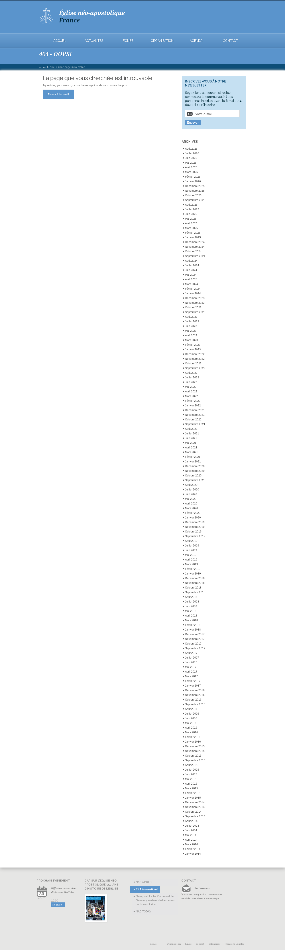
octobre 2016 (193, 699)
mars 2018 (191, 620)
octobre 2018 (193, 587)
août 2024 (191, 260)
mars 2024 (191, 284)
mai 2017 (190, 667)
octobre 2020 (193, 475)
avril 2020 (191, 503)
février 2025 (192, 232)
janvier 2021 (193, 461)
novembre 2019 (195, 526)
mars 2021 (191, 452)
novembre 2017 (195, 639)
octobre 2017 (193, 643)
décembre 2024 (195, 242)
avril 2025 (191, 223)
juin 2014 (191, 830)
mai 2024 (190, 274)
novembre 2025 (195, 190)
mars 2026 (191, 172)
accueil (59, 40)
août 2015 (191, 765)
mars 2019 (191, 564)
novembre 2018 (195, 582)
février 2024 (192, 288)
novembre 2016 (195, 695)
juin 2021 (191, 438)
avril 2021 (191, 447)
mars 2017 (191, 676)
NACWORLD (144, 882)
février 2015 (192, 793)
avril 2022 (191, 391)
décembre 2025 (195, 186)
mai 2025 (190, 218)
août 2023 (191, 316)
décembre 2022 (195, 354)
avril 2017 (191, 671)
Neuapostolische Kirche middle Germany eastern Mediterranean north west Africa (155, 900)
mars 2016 (191, 732)
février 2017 (192, 681)
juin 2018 (191, 606)
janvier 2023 (193, 349)
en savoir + (58, 905)
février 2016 (192, 737)
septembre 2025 (195, 200)
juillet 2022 (192, 377)
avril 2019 (191, 559)
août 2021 (191, 428)
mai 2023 (190, 330)
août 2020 (191, 484)
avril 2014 (191, 839)
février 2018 (192, 625)
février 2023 (192, 344)
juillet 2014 (192, 825)
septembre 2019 (195, 536)
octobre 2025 (193, 195)
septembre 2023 (195, 312)
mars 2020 (191, 508)
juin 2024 (191, 270)
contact (230, 40)
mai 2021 (190, 442)
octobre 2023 (193, 307)
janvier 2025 (193, 237)
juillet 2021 (192, 433)
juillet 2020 (192, 489)
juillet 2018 (192, 601)
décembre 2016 (195, 690)
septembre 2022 (195, 368)
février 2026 (192, 176)
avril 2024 (191, 279)
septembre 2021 (195, 424)
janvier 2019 (193, 573)
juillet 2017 (192, 657)
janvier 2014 (193, 853)
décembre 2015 (195, 746)
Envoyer (193, 122)
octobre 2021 (193, 419)
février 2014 (192, 849)
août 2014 (191, 821)
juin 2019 (191, 550)
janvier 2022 (193, 405)
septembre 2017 (195, 648)
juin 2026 (191, 158)
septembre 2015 (195, 760)
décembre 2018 (195, 578)
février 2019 (192, 568)
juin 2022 (191, 382)
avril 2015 (191, 783)
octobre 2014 (193, 811)
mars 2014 (191, 844)
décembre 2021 (195, 410)
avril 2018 (191, 615)
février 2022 (192, 400)
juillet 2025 (192, 209)
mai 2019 (190, 554)
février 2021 (192, 456)
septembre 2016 (195, 704)
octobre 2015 (193, 755)
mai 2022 (190, 386)
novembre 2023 (195, 302)
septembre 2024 (195, 256)
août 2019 (191, 540)
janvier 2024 (193, 293)
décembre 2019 (195, 522)
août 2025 (191, 204)
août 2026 (191, 148)
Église (128, 40)
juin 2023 (191, 326)
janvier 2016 (193, 741)
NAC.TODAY (143, 911)
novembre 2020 (195, 470)
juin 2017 (191, 662)
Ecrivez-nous (202, 888)
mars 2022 (191, 396)
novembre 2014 (195, 807)
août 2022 (191, 372)
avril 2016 (191, 727)
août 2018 (191, 597)
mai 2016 (190, 723)
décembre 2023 (195, 298)
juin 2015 (191, 774)
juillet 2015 (192, 769)
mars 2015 (191, 788)
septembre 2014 (195, 816)
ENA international (147, 889)
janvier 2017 (193, 685)
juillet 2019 (192, 545)
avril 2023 (191, 335)
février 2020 (192, 512)
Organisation (162, 40)
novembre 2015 (195, 751)
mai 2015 (190, 779)
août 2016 (191, 709)
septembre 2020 (195, 480)
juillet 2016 (192, 713)
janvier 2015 (193, 797)
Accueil (43, 67)
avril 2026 (191, 167)
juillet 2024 (192, 265)
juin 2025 (191, 214)
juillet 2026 (192, 153)
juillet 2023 (192, 321)
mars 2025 (191, 228)
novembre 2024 (195, 246)
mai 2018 (190, 611)
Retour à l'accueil (58, 94)
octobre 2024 (193, 251)
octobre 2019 (193, 531)
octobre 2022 (193, 363)
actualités (94, 40)
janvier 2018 (193, 629)
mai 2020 (190, 498)
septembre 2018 (195, 592)
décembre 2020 (195, 466)
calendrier (214, 944)
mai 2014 (190, 835)
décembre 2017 (195, 634)
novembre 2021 (195, 414)
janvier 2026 (193, 181)
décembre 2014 (195, 802)
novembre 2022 (195, 358)
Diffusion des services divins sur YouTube (63, 890)
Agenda (196, 40)
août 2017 (191, 653)
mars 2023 (191, 340)
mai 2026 (190, 162)
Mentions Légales (234, 944)
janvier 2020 (193, 517)
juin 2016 (191, 718)
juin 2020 (191, 494)
